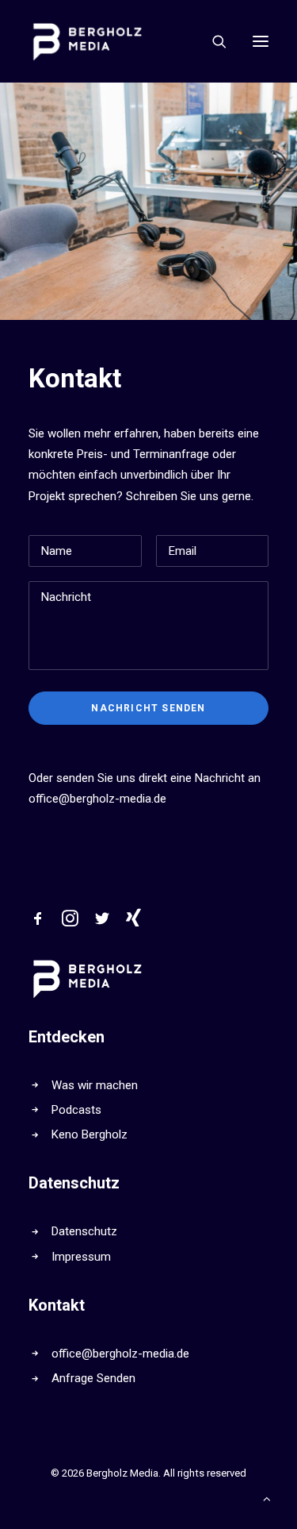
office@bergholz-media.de (97, 798)
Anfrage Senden (93, 1378)
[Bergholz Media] (88, 41)
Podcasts (76, 1110)
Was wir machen (94, 1085)
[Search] (212, 41)
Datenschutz (84, 1231)
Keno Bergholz (89, 1134)
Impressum (81, 1257)
